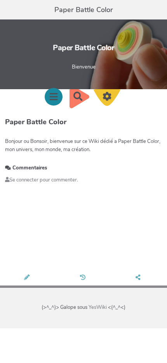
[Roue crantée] (107, 99)
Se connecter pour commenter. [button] (43, 179)
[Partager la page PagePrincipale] (139, 278)
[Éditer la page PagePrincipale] (28, 278)
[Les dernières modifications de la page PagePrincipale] (83, 278)
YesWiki (98, 307)
